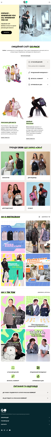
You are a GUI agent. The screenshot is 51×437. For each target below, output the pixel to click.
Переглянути (5, 137)
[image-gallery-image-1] (13, 236)
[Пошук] (49, 2)
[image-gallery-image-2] (38, 236)
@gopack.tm (46, 216)
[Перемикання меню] (1, 2)
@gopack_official (44, 292)
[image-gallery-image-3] (13, 270)
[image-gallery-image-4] (38, 270)
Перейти (6, 32)
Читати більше (25, 55)
